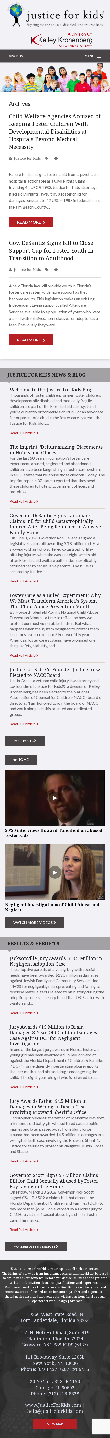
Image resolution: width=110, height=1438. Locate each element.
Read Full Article (23, 433)
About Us (16, 55)
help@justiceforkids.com (55, 1411)
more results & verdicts (34, 1246)
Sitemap (76, 1301)
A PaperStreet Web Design (47, 1301)
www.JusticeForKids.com (53, 1405)
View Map (55, 1424)
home (23, 759)
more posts (23, 741)
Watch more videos (33, 922)
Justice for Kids (27, 158)
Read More (29, 221)
